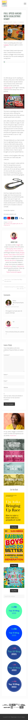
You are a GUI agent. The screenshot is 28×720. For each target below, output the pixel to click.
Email (5, 381)
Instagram (18, 272)
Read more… (13, 435)
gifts (17, 223)
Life (21, 223)
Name (6, 374)
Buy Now (14, 527)
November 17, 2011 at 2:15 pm (12, 327)
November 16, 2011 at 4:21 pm (12, 306)
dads (11, 223)
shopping (6, 225)
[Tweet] (12, 218)
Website (6, 387)
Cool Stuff (10, 222)
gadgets (14, 223)
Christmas (8, 223)
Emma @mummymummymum (18, 302)
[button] (25, 4)
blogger (18, 245)
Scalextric (6, 45)
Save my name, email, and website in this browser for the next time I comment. (13, 397)
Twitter (8, 272)
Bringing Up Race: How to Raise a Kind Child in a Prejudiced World (14, 254)
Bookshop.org (8, 266)
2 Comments (21, 22)
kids (19, 223)
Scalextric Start (8, 87)
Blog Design (13, 717)
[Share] (5, 218)
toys (9, 225)
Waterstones (20, 266)
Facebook (13, 272)
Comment (7, 355)
